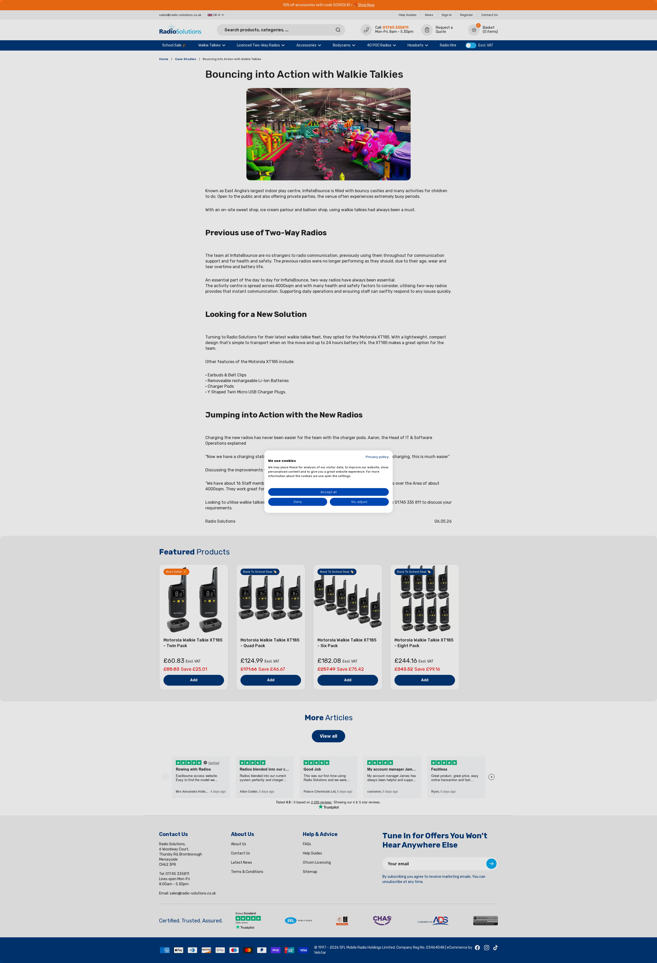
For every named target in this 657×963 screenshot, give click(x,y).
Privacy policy (377, 457)
